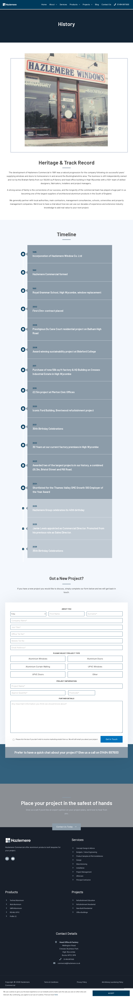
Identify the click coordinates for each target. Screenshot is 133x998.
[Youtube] (13, 859)
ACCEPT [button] (111, 993)
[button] (66, 826)
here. (56, 995)
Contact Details (66, 933)
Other (95, 674)
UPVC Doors (38, 674)
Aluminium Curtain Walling (38, 666)
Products (11, 892)
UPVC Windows (95, 666)
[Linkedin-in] (7, 859)
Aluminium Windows (38, 658)
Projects (77, 892)
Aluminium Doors (95, 658)
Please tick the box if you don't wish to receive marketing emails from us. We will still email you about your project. (57, 739)
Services (78, 840)
